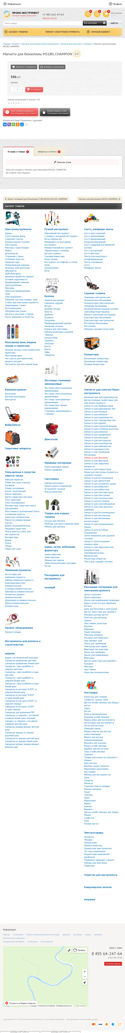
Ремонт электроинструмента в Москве (42, 934)
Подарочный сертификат (14, 941)
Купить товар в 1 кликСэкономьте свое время (58, 112)
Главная (6, 44)
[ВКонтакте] (5, 124)
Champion (87, 44)
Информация (14, 4)
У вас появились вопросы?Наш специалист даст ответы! (24, 112)
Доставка (77, 934)
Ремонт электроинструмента (62, 32)
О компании (18, 934)
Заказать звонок (49, 18)
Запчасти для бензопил (70, 44)
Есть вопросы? (47, 941)
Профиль (117, 4)
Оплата (88, 934)
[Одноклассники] (18, 124)
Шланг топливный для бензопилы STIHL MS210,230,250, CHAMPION (37, 199)
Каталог (15, 44)
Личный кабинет (100, 32)
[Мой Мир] (22, 124)
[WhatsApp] (13, 124)
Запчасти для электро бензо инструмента (39, 44)
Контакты (98, 934)
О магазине (33, 941)
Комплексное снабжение (14, 938)
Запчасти (66, 934)
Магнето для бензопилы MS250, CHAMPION (98, 199)
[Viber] (9, 124)
